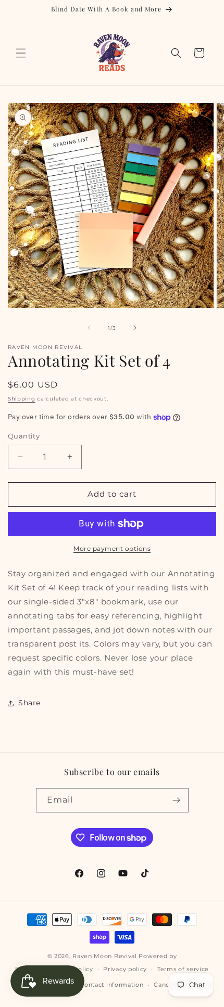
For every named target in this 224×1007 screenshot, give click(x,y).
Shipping (21, 398)
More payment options (112, 548)
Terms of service (183, 969)
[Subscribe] (176, 800)
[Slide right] (134, 327)
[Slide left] (89, 327)
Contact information (111, 984)
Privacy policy (125, 969)
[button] (20, 53)
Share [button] (29, 702)
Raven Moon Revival (104, 956)
